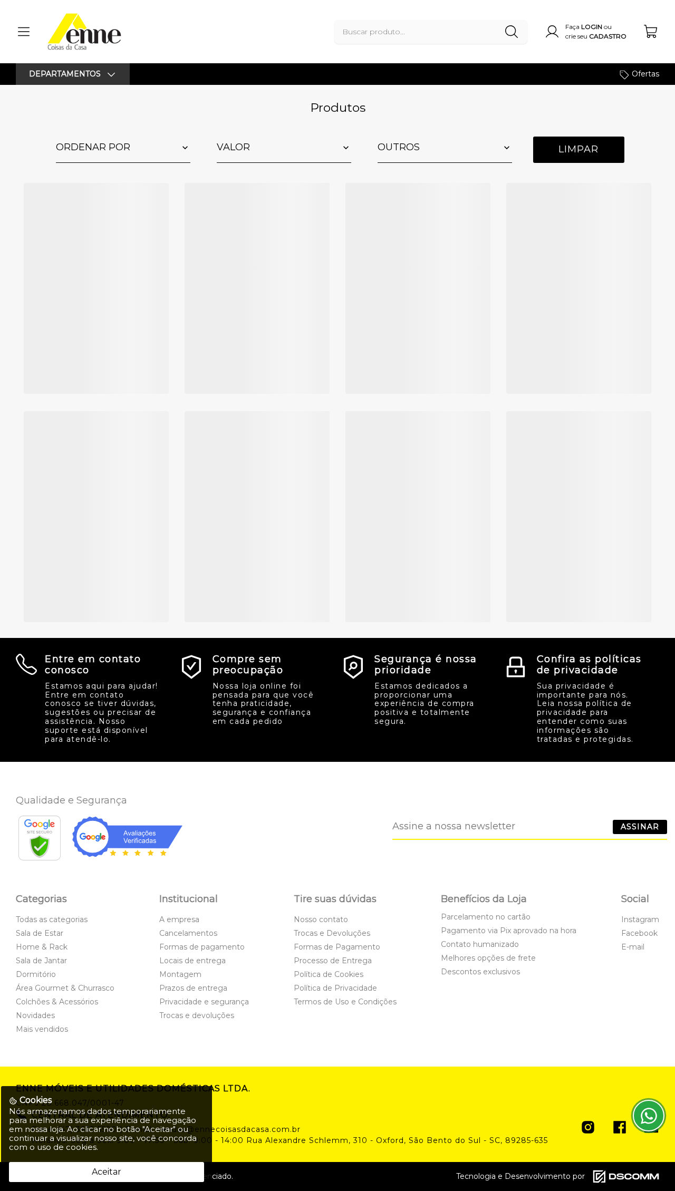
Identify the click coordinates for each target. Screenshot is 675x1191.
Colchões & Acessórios (57, 1001)
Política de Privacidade (335, 988)
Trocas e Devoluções (332, 933)
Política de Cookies (328, 974)
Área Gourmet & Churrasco (65, 988)
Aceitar (106, 1172)
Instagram (640, 919)
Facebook (639, 933)
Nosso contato (321, 919)
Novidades (35, 1015)
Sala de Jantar (41, 960)
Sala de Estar (39, 933)
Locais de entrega (192, 960)
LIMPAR (578, 149)
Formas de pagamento (202, 947)
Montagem (180, 974)
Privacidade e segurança (204, 1001)
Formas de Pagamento (337, 947)
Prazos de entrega (193, 988)
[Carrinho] (651, 31)
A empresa (179, 919)
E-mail (632, 947)
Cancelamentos (188, 933)
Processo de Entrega (333, 960)
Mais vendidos (42, 1029)
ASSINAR (640, 826)
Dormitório (36, 974)
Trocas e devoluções (196, 1015)
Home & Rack (42, 947)
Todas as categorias (52, 919)
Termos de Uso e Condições (345, 1001)
